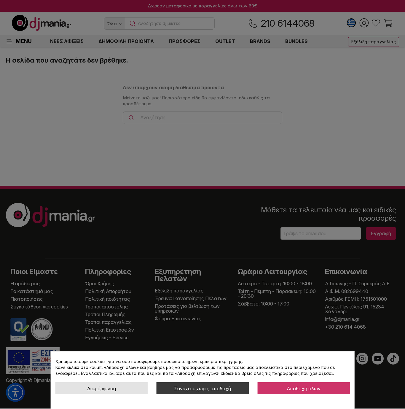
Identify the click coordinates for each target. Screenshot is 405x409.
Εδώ (227, 373)
